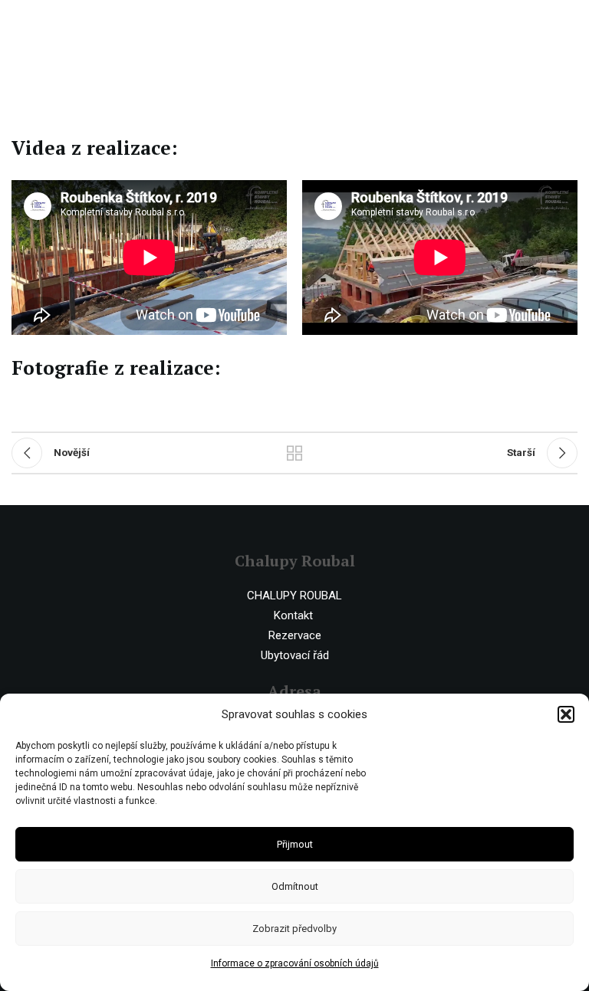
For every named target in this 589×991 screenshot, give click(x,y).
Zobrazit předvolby (294, 928)
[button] (566, 714)
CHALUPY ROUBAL (294, 595)
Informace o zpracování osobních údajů (295, 963)
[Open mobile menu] (569, 23)
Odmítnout (294, 886)
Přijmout (295, 844)
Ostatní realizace (294, 453)
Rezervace (294, 635)
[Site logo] (75, 22)
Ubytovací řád (295, 655)
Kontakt (293, 615)
